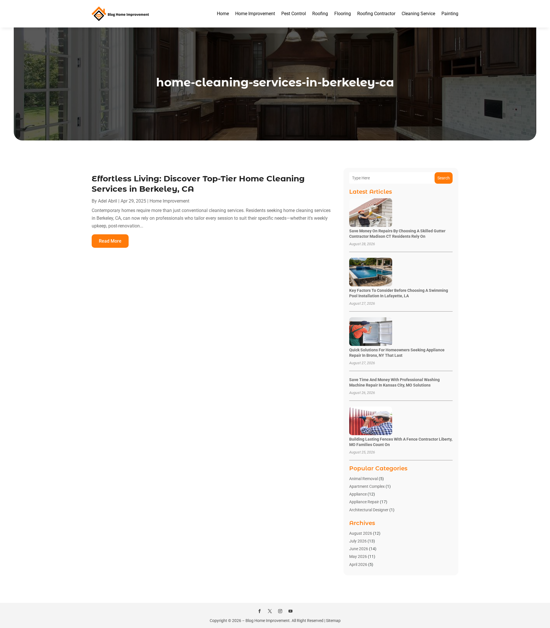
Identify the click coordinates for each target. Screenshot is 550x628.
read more (110, 241)
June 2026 (358, 548)
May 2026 (358, 556)
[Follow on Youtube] (290, 611)
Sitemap (333, 620)
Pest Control (293, 13)
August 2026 (360, 533)
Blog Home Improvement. (268, 620)
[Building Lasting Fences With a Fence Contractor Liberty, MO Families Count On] (370, 421)
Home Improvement (255, 13)
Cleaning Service (418, 13)
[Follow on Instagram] (280, 611)
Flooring (342, 13)
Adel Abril (107, 201)
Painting (449, 13)
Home (223, 13)
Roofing (320, 13)
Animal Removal (363, 478)
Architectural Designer (368, 510)
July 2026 (358, 541)
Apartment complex (367, 486)
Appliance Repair (364, 502)
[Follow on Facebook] (260, 611)
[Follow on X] (270, 611)
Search (443, 178)
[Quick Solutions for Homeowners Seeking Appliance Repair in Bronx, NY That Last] (370, 332)
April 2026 (358, 564)
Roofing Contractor (376, 13)
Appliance (358, 494)
